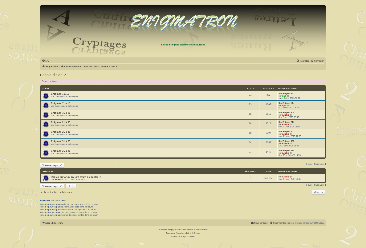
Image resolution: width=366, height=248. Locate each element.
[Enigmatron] (183, 24)
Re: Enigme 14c (286, 103)
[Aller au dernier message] (291, 177)
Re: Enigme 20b (286, 112)
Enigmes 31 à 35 (60, 141)
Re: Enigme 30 (286, 131)
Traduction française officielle (179, 233)
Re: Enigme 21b (286, 122)
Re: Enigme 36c (286, 150)
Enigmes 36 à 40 (60, 150)
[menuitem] (46, 61)
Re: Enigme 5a (286, 93)
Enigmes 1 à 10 (60, 93)
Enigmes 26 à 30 (60, 131)
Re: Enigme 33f (286, 141)
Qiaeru (197, 233)
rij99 (284, 96)
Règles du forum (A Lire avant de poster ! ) (76, 177)
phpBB (174, 230)
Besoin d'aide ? (53, 75)
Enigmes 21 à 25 (60, 122)
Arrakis (285, 115)
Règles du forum (49, 81)
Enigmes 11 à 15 (60, 103)
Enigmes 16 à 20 (60, 112)
